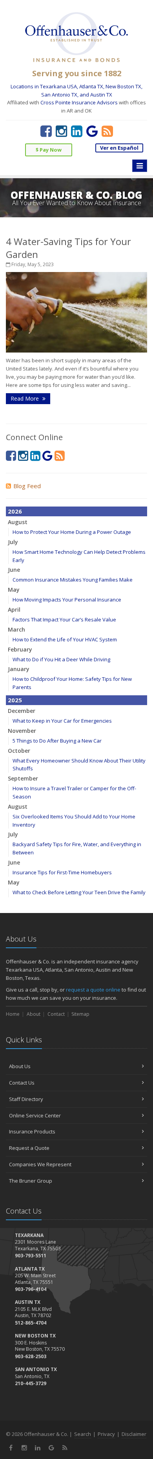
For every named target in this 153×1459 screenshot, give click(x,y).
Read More (25, 398)
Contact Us (22, 1082)
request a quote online (93, 989)
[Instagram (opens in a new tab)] (61, 131)
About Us (20, 1066)
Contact (56, 1014)
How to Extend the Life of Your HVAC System (65, 639)
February (20, 649)
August (17, 522)
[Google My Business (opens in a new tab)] (92, 131)
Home (13, 1014)
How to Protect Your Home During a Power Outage (72, 531)
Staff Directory (26, 1099)
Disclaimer (134, 1434)
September (23, 778)
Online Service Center (35, 1115)
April (14, 609)
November (22, 730)
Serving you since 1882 (76, 73)
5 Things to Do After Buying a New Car (57, 740)
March (16, 629)
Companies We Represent (40, 1164)
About (33, 1014)
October (19, 750)
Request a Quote (29, 1147)
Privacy (106, 1434)
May (14, 589)
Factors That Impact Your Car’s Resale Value (64, 619)
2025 (15, 700)
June (14, 569)
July (13, 542)
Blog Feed (27, 486)
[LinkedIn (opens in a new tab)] (76, 131)
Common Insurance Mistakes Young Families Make (73, 579)
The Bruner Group (30, 1180)
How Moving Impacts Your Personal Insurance (67, 599)
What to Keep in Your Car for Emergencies (62, 720)
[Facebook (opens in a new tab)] (46, 131)
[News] (107, 131)
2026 (15, 511)
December (21, 710)
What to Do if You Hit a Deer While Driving (61, 659)
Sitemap (80, 1014)
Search (82, 1434)
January (18, 669)
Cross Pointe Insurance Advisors (79, 102)
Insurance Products (32, 1131)
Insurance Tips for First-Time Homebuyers (62, 872)
